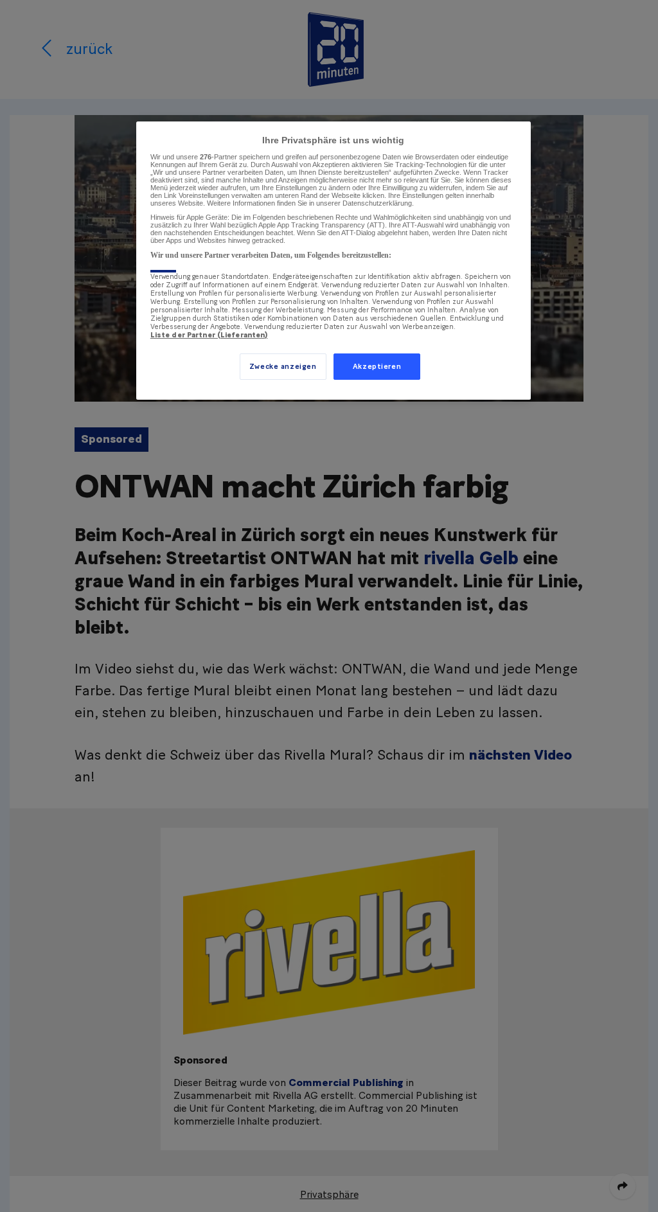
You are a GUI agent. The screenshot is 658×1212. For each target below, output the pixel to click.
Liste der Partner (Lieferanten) (209, 335)
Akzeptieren (377, 366)
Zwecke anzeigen (283, 366)
